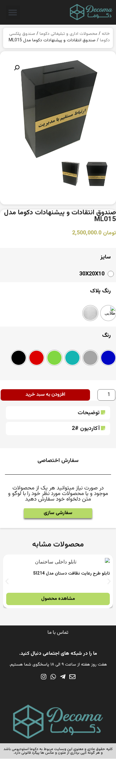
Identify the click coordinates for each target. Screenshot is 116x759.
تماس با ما (58, 633)
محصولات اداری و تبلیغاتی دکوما (68, 34)
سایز (105, 257)
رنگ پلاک (100, 291)
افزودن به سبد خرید (45, 394)
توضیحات (89, 413)
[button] (13, 12)
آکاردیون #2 (86, 428)
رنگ (106, 335)
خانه (106, 34)
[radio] (95, 274)
